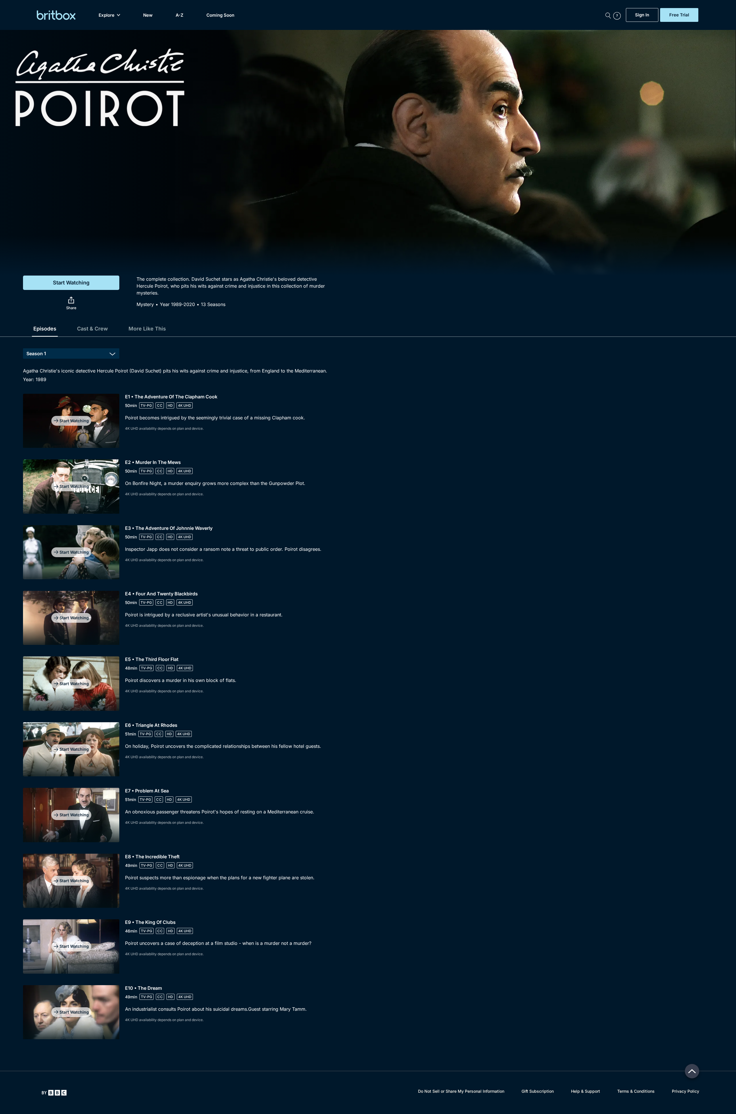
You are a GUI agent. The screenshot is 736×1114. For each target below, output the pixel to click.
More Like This (147, 329)
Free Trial (679, 15)
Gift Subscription (538, 1091)
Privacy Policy (685, 1091)
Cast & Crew (92, 329)
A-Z (179, 15)
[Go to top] (692, 1071)
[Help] (618, 14)
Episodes (44, 329)
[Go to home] (54, 1093)
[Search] (608, 14)
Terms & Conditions (636, 1091)
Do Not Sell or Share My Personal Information (461, 1091)
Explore (106, 15)
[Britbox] (56, 15)
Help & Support (585, 1091)
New (148, 15)
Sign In (642, 15)
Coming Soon (220, 15)
